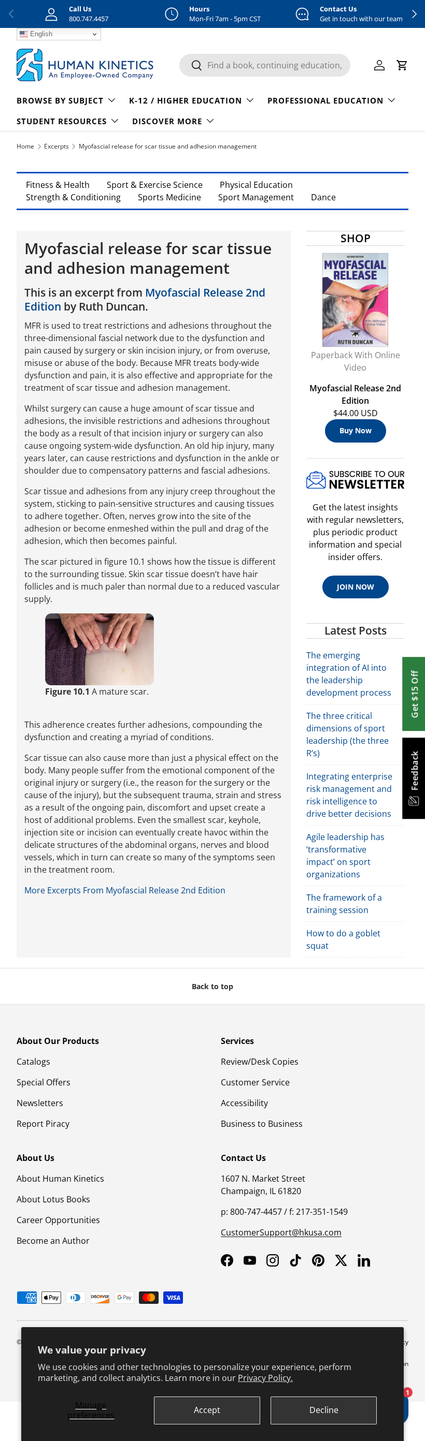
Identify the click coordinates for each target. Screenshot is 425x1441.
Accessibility (244, 1103)
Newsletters (40, 1103)
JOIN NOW (355, 587)
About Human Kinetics (60, 1178)
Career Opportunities (58, 1220)
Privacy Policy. (265, 1378)
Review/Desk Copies (260, 1061)
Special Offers (43, 1082)
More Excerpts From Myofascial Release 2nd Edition (124, 890)
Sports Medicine (169, 197)
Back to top (212, 986)
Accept (207, 1410)
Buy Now (355, 430)
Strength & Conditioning (73, 197)
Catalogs (33, 1061)
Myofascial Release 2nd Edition (144, 299)
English (40, 34)
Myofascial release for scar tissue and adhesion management (168, 146)
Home (25, 146)
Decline (323, 1410)
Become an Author (53, 1240)
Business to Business (262, 1123)
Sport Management (256, 197)
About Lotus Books (53, 1199)
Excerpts (56, 146)
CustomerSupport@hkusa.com (281, 1232)
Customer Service (255, 1082)
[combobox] (264, 65)
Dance (323, 197)
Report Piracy (43, 1123)
